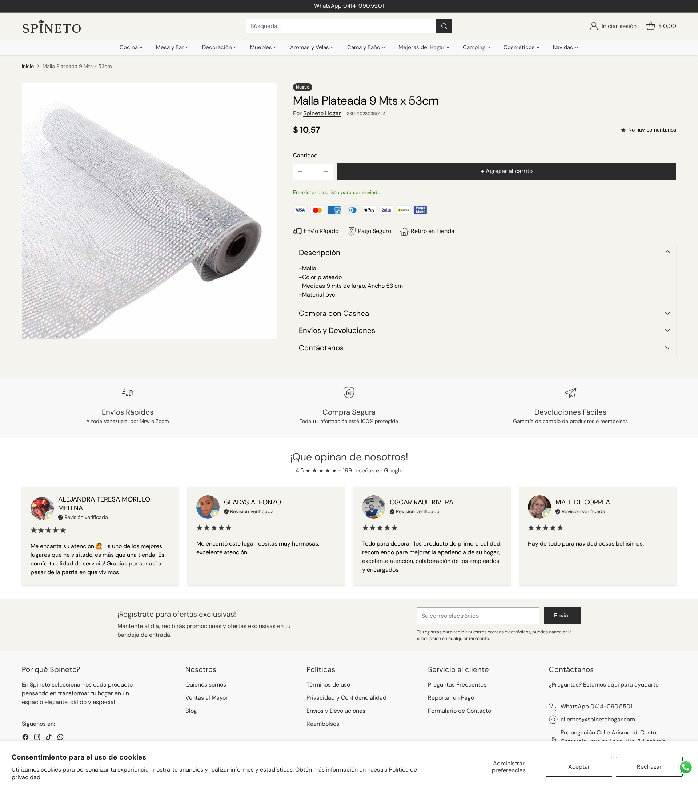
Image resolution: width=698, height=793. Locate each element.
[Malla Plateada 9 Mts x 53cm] (149, 211)
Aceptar (579, 766)
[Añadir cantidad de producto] (326, 172)
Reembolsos (322, 724)
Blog (191, 710)
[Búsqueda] (444, 26)
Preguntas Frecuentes (457, 684)
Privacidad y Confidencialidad (346, 697)
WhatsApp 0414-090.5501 (596, 706)
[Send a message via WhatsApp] (685, 767)
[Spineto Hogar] (52, 26)
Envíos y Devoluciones (335, 710)
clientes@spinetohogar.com (598, 719)
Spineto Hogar (322, 113)
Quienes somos (205, 684)
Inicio (28, 66)
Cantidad (305, 155)
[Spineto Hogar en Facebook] (25, 738)
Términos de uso (328, 684)
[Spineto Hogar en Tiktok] (48, 738)
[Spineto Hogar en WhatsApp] (60, 738)
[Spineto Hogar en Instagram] (37, 738)
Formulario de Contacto (459, 710)
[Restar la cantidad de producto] (299, 172)
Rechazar (649, 766)
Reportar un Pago (451, 697)
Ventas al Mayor (206, 697)
